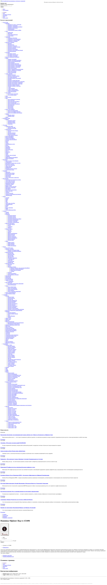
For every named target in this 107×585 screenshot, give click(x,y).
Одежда (4, 211)
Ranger (6, 198)
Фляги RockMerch (9, 341)
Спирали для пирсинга (13, 418)
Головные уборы (6, 118)
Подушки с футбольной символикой (15, 283)
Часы (6, 98)
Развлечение (8, 276)
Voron (6, 369)
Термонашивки (11, 29)
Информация (5, 547)
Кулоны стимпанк (12, 396)
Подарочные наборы (9, 328)
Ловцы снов (8, 319)
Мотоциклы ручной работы (14, 323)
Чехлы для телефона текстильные (15, 112)
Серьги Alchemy (11, 362)
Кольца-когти (11, 379)
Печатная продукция (9, 263)
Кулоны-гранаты (11, 399)
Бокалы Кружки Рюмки (13, 130)
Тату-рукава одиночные (13, 93)
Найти (2, 6)
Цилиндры (10, 123)
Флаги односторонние (12, 289)
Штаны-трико (11, 240)
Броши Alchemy (11, 348)
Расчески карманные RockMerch (12, 56)
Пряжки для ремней (12, 59)
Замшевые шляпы (11, 120)
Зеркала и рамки (11, 351)
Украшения (5, 343)
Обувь (4, 196)
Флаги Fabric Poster (12, 286)
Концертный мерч (9, 252)
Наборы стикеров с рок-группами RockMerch (20, 267)
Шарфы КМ (10, 262)
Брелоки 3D (10, 299)
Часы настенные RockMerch (14, 103)
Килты (9, 225)
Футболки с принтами (12, 221)
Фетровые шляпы (11, 122)
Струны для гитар (9, 193)
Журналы (10, 264)
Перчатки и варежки (9, 42)
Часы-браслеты (11, 105)
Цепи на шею (8, 97)
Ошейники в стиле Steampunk (14, 39)
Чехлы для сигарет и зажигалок (12, 177)
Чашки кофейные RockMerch (11, 157)
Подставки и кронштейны (11, 189)
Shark (6, 199)
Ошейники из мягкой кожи (13, 40)
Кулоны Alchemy (11, 357)
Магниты (7, 320)
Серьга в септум (11, 416)
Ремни (6, 58)
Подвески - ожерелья (12, 403)
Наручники (7, 326)
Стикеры (12, 271)
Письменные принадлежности (14, 359)
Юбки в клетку (11, 242)
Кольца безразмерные (12, 374)
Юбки (6, 241)
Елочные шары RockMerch (11, 139)
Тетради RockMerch (12, 273)
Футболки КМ (11, 261)
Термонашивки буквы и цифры (14, 30)
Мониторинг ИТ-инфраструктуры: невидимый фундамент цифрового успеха (17, 467)
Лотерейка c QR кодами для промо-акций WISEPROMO (13, 442)
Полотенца (7, 148)
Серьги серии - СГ (12, 425)
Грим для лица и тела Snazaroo (11, 160)
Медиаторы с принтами (10, 187)
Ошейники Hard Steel (12, 38)
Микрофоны (8, 188)
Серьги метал (11, 424)
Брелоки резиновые (12, 307)
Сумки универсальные (13, 89)
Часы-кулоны (11, 108)
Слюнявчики (10, 281)
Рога (9, 314)
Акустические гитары (10, 182)
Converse (7, 197)
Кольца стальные (11, 378)
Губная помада (8, 161)
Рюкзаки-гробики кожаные (13, 84)
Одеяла (6, 142)
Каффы (6, 370)
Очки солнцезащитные (13, 34)
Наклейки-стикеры (12, 266)
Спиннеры (7, 332)
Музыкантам (5, 178)
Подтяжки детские (12, 53)
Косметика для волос (9, 164)
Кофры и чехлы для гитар (10, 186)
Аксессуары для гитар (10, 180)
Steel (6, 201)
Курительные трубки (9, 174)
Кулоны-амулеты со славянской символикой (17, 398)
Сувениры (5, 294)
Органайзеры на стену (10, 144)
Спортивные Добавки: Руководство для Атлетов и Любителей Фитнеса (16, 499)
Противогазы (8, 275)
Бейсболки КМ (11, 254)
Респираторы (8, 278)
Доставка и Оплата (7, 14)
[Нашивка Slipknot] (4, 535)
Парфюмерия (8, 167)
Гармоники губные (9, 184)
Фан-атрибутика (8, 282)
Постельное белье (9, 149)
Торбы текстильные (12, 91)
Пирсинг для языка (12, 413)
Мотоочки (10, 33)
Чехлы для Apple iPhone (13, 110)
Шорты (9, 232)
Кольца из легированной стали (14, 375)
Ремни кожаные (11, 62)
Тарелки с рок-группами (10, 155)
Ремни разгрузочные (12, 68)
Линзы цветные (8, 166)
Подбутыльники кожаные (10, 329)
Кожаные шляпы (11, 121)
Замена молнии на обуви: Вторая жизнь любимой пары (12, 451)
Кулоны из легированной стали (14, 386)
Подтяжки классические (13, 54)
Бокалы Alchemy (11, 346)
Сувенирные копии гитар (10, 336)
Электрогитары (8, 195)
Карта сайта (5, 17)
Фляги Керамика (11, 316)
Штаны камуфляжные (12, 237)
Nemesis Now (8, 129)
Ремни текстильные (12, 71)
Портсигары (8, 176)
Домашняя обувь (8, 204)
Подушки (7, 146)
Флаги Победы (11, 290)
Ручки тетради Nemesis (13, 135)
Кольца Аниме (11, 372)
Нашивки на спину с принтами (14, 24)
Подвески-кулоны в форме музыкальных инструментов (19, 405)
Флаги (6, 285)
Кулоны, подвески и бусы (10, 381)
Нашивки (7, 23)
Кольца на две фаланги (13, 377)
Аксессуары (5, 22)
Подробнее (2, 439)
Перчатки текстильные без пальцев (15, 50)
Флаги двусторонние (12, 288)
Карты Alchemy (11, 355)
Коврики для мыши (9, 249)
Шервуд (9, 227)
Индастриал (10, 407)
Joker (6, 368)
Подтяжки (7, 52)
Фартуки (7, 213)
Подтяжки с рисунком (12, 55)
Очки (6, 31)
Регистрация (5, 10)
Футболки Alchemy (12, 365)
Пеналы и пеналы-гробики (13, 75)
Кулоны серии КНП (12, 395)
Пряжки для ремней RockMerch (14, 60)
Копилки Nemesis (11, 134)
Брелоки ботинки (11, 302)
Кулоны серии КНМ (12, 394)
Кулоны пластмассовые (13, 390)
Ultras (6, 202)
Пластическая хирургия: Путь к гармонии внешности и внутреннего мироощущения (19, 491)
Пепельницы (8, 175)
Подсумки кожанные (12, 77)
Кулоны (9, 382)
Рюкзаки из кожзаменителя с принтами (16, 81)
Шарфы (7, 113)
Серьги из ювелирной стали (14, 423)
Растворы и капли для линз (11, 168)
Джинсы (10, 231)
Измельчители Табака (10, 173)
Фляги (6, 340)
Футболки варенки (12, 215)
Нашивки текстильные (13, 27)
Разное (4, 246)
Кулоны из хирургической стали (15, 387)
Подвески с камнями (12, 404)
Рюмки (6, 153)
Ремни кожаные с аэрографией (14, 65)
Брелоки (7, 295)
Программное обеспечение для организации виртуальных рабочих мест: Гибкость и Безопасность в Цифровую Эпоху (26, 434)
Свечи (6, 154)
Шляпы (7, 119)
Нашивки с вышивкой (12, 25)
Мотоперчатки (11, 44)
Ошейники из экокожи (13, 41)
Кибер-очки (10, 32)
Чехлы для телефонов (10, 109)
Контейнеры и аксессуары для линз (12, 163)
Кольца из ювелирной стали (14, 376)
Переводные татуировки (15, 270)
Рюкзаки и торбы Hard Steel (14, 80)
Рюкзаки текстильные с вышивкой (15, 82)
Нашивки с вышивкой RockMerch (15, 26)
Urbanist (7, 212)
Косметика (5, 159)
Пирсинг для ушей (12, 412)
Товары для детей (9, 280)
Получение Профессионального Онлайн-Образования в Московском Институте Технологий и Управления (24, 483)
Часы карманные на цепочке (14, 99)
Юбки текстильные (12, 245)
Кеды (6, 206)
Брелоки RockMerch (12, 301)
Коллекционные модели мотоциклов (16, 322)
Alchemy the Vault (9, 126)
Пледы (6, 145)
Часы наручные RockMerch (13, 101)
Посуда (6, 150)
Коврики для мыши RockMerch (14, 251)
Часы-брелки (10, 106)
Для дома (5, 125)
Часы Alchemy (11, 366)
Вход (4, 9)
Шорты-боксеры (11, 234)
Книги (9, 265)
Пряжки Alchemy (11, 360)
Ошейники (7, 36)
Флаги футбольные (12, 284)
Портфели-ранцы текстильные (14, 78)
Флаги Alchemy (11, 364)
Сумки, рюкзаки (8, 73)
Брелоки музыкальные (12, 305)
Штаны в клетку (11, 235)
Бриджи (9, 230)
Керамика (7, 311)
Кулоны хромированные (13, 397)
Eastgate (7, 367)
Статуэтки (7, 333)
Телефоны (7, 156)
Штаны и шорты (8, 228)
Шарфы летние (11, 116)
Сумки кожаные (11, 88)
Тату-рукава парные (12, 94)
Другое (9, 131)
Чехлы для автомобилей (10, 292)
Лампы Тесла (8, 318)
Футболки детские (12, 216)
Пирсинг (7, 406)
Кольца (6, 371)
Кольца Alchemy (11, 356)
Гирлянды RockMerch (10, 138)
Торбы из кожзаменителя (13, 90)
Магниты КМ (11, 256)
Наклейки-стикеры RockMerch (16, 269)
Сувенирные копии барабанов (11, 334)
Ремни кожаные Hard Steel (13, 63)
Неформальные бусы (12, 401)
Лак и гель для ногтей (10, 165)
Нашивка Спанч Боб (7, 555)
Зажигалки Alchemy (12, 349)
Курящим (5, 170)
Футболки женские (12, 217)
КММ (6, 208)
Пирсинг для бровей (12, 408)
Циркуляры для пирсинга (13, 419)
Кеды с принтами (9, 207)
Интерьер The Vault (12, 128)
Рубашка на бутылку (9, 331)
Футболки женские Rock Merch (14, 218)
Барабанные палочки (9, 183)
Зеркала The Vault (11, 127)
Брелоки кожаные (11, 304)
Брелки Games (11, 297)
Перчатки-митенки (12, 51)
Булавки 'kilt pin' (11, 224)
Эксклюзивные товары (10, 293)
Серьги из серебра (12, 417)
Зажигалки (7, 171)
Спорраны (10, 226)
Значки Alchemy (11, 352)
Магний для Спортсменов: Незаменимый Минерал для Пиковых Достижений (17, 507)
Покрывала (7, 147)
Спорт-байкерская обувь (10, 209)
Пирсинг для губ (11, 409)
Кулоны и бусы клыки (12, 384)
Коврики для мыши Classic (13, 250)
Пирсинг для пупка (12, 410)
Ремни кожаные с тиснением (14, 67)
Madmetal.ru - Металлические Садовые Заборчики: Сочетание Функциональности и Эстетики (21, 459)
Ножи (6, 141)
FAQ (4, 16)
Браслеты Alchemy (12, 347)
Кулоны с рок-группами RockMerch (15, 393)
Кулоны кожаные (11, 388)
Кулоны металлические (13, 389)
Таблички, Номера (9, 338)
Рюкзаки (10, 79)
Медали (9, 358)
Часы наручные (11, 100)
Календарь (10, 353)
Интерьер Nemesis (12, 132)
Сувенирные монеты (9, 337)
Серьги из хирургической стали (14, 422)
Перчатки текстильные (13, 49)
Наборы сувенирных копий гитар (12, 324)
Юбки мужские (11, 244)
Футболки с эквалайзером (13, 222)
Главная (4, 12)
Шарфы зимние (11, 115)
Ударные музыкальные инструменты (13, 194)
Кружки (7, 140)
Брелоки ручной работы (13, 308)
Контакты (5, 15)
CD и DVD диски (9, 247)
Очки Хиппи (10, 35)
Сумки (9, 87)
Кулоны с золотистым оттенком (14, 391)
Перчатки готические (12, 45)
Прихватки (7, 151)
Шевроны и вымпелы (10, 342)
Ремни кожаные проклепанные (14, 64)
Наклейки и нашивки (12, 257)
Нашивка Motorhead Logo (8, 556)
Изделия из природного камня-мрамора (13, 310)
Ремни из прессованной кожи (14, 61)
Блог (4, 13)
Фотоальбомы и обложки (13, 274)
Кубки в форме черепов (13, 313)
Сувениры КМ (11, 259)
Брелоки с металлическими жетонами (16, 309)
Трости (6, 339)
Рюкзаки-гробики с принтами (14, 86)
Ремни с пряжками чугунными (14, 70)
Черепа (9, 317)
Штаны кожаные (11, 238)
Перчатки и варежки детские (14, 46)
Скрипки (7, 192)
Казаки (6, 205)
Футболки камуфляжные (13, 219)
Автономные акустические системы (13, 179)
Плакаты (10, 272)
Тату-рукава (8, 92)
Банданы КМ (10, 253)
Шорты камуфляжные (12, 233)
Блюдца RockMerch (9, 136)
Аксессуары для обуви (10, 203)
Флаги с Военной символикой (14, 291)
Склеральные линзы (9, 169)
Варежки (10, 43)
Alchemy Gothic (8, 345)
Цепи (6, 96)
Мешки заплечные (12, 74)
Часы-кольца (10, 107)
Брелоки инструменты (12, 303)
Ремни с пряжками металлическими (15, 69)
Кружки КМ (10, 255)
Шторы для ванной (9, 158)
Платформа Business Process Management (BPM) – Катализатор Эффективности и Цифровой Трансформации (24, 475)
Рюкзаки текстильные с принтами (15, 83)
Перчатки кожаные (12, 48)
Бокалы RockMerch (9, 137)
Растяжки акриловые (12, 414)
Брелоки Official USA (12, 300)
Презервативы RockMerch (10, 330)
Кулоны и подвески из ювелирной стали (16, 385)
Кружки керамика (12, 312)
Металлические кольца (13, 380)
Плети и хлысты (8, 327)
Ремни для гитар (8, 190)
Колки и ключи (8, 185)
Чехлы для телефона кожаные (14, 111)
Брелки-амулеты (11, 298)
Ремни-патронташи (12, 72)
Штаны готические (12, 236)
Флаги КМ (10, 260)
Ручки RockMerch (9, 279)
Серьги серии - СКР (12, 427)
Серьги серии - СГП (12, 426)
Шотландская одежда (9, 223)
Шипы (6, 117)
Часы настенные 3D (12, 102)
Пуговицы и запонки (12, 361)
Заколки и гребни (11, 350)
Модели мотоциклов (9, 321)
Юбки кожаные (11, 243)
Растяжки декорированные (13, 415)
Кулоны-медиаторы (12, 400)
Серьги (6, 420)
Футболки (7, 214)
